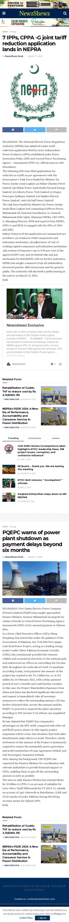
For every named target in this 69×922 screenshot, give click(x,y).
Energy (13, 32)
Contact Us (26, 886)
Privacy (58, 914)
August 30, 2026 (29, 399)
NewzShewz (34, 13)
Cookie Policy (57, 886)
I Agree (42, 918)
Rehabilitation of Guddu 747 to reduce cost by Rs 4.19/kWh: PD (19, 391)
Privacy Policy (41, 886)
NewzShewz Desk (14, 56)
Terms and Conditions (34, 890)
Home (5, 32)
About (15, 886)
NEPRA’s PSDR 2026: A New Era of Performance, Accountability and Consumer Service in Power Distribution (20, 416)
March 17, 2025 (35, 56)
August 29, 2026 (29, 427)
